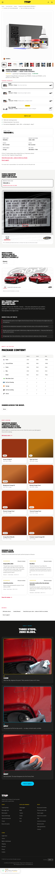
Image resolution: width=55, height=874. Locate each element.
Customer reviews (41, 821)
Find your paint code (41, 810)
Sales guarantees (41, 826)
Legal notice (4, 836)
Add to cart (27, 116)
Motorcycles (4, 813)
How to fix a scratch (41, 816)
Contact (39, 829)
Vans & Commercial (6, 818)
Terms (3, 838)
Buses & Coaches (6, 824)
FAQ (38, 818)
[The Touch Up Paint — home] (27, 2)
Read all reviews (6, 597)
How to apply (40, 813)
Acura (4, 409)
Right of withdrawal (6, 841)
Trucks (3, 821)
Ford (20, 818)
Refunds (4, 846)
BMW (20, 810)
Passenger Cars (5, 810)
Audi (20, 821)
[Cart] (51, 2)
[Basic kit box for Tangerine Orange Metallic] (4, 64)
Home (3, 6)
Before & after (40, 824)
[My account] (48, 2)
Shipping (4, 844)
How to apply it (5, 160)
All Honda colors (6, 435)
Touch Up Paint (9, 6)
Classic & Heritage (6, 816)
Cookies (3, 852)
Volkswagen (22, 807)
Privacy (3, 849)
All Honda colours (7, 611)
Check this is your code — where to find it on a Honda (14, 158)
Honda (15, 6)
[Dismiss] (18, 869)
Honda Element (16, 611)
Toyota (21, 813)
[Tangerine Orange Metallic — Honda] (9, 64)
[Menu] (2, 2)
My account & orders (42, 807)
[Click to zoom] (27, 35)
